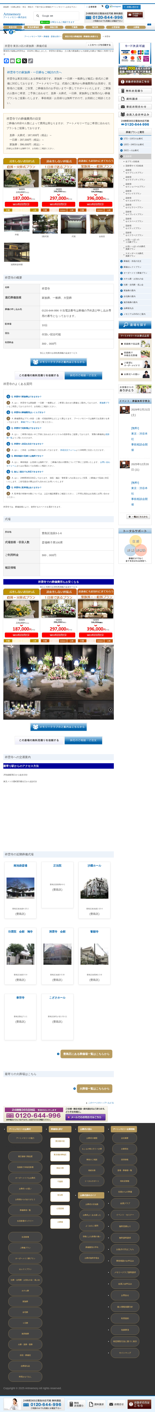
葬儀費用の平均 (92, 1247)
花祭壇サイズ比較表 (134, 166)
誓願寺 (94, 931)
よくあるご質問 (92, 1226)
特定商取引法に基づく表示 (125, 1341)
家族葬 (25, 1301)
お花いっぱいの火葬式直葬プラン (135, 247)
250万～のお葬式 (131, 150)
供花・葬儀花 (25, 1355)
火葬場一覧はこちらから (95, 1088)
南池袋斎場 (20, 865)
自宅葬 (25, 1312)
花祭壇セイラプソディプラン (135, 178)
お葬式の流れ (86, 1129)
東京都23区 (60, 1141)
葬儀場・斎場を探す (52, 36)
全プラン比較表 (132, 161)
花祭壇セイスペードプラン (134, 220)
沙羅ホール (94, 865)
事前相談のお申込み (125, 1261)
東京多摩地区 (33, 27)
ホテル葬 (25, 1291)
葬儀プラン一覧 (28, 422)
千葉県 (75, 27)
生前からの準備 (125, 1192)
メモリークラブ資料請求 (125, 1272)
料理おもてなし (25, 1377)
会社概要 (124, 1138)
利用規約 (125, 1318)
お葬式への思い (25, 1189)
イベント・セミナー (125, 1215)
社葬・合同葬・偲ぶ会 (133, 285)
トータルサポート (92, 1181)
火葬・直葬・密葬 (25, 1344)
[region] (58, 682)
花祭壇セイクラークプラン (134, 233)
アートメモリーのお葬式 (20, 1129)
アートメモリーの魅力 (25, 1138)
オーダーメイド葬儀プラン (135, 273)
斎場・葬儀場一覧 (124, 1170)
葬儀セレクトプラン (132, 267)
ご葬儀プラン (25, 1248)
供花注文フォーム (68, 450)
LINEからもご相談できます (62, 22)
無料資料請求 (125, 1238)
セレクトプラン (25, 1269)
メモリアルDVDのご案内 (134, 314)
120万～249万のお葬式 (134, 144)
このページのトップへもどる (101, 1103)
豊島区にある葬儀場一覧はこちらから (86, 1053)
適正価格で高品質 (25, 1156)
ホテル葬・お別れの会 (133, 279)
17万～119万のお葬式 (133, 138)
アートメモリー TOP (32, 36)
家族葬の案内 (129, 290)
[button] (108, 650)
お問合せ (125, 1295)
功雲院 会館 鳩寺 (20, 931)
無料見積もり (125, 1226)
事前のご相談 (91, 1160)
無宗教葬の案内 (130, 302)
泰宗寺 (20, 997)
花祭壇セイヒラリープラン (134, 206)
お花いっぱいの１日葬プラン (132, 240)
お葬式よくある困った (92, 1215)
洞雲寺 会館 (57, 931)
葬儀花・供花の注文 (132, 261)
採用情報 (124, 1160)
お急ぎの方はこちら (125, 1249)
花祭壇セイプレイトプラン (134, 213)
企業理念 (124, 1149)
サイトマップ (125, 1353)
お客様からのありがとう (25, 1199)
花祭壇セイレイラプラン (133, 192)
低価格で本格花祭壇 (25, 1167)
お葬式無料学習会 (92, 1258)
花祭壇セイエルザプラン (133, 199)
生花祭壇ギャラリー (25, 1221)
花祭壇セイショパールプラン (135, 185)
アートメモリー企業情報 (124, 1129)
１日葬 (25, 1323)
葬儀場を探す (57, 1129)
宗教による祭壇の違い (92, 1236)
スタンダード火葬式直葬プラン (134, 254)
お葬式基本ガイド (88, 1195)
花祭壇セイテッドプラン (133, 227)
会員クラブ (149, 24)
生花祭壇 (128, 156)
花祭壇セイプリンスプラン (134, 171)
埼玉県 (95, 27)
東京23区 (13, 27)
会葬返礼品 (129, 308)
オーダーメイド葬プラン (25, 1258)
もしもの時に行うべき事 (92, 1149)
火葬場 (136, 27)
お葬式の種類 (91, 1138)
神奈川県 (54, 27)
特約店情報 (124, 1181)
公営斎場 (116, 27)
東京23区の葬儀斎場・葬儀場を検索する (81, 36)
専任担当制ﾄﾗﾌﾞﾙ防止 (15, 1147)
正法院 (57, 865)
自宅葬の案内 (129, 296)
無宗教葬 (25, 1334)
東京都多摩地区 (60, 1155)
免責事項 (125, 1330)
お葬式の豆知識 (92, 1204)
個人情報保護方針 (125, 1307)
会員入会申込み (125, 1284)
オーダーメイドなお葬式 (25, 1178)
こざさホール (57, 997)
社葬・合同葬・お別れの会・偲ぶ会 (25, 1280)
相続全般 (92, 1170)
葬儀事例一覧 (25, 1210)
